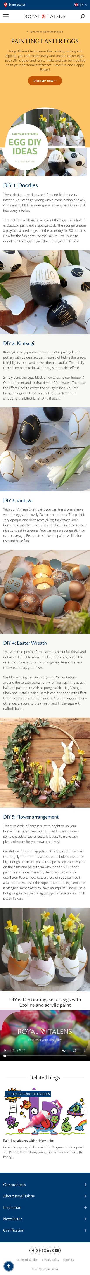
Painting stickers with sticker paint (28, 1141)
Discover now (43, 81)
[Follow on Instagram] (41, 1250)
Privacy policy (50, 1260)
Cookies (68, 1260)
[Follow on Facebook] (33, 1250)
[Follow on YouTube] (57, 1250)
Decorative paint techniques (46, 32)
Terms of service (27, 1260)
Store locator (17, 5)
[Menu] (12, 16)
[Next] (84, 1111)
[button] (81, 5)
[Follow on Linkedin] (49, 1250)
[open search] (82, 16)
